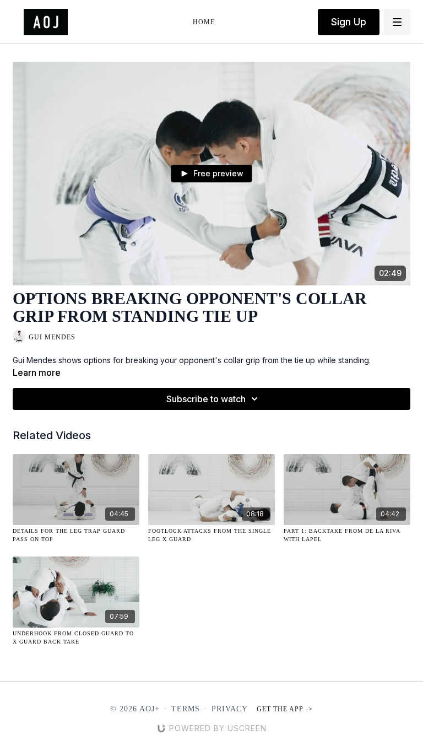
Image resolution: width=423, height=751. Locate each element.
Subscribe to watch (206, 398)
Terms (185, 709)
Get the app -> (285, 709)
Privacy (230, 709)
